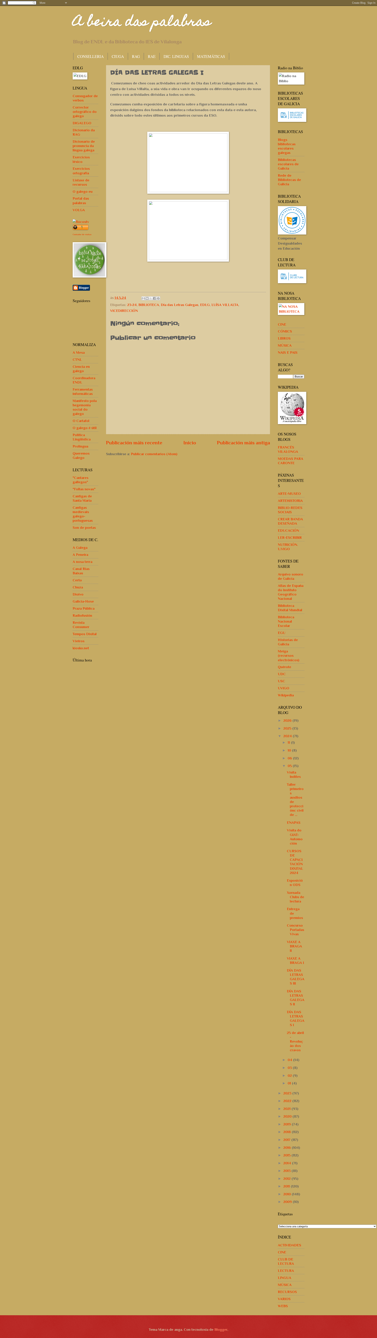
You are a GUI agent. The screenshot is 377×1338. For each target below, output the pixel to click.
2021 (287, 1109)
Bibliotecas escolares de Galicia (288, 164)
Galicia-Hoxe (83, 601)
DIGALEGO (82, 123)
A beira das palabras (142, 23)
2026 (288, 720)
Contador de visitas (82, 234)
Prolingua (80, 446)
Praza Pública (83, 608)
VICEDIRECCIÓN (124, 311)
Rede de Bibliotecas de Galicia (289, 179)
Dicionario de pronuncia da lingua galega (84, 145)
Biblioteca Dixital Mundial (290, 608)
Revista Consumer (81, 624)
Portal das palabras (81, 200)
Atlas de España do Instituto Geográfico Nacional (290, 592)
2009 (288, 1202)
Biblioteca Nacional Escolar (286, 621)
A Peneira (80, 555)
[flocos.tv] (81, 222)
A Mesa (79, 352)
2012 (287, 1178)
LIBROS (284, 338)
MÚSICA (285, 345)
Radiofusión (82, 615)
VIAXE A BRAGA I (295, 960)
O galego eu (82, 191)
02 (290, 1075)
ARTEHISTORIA (290, 501)
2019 (287, 1124)
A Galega (80, 547)
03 (290, 1068)
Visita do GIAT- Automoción (295, 836)
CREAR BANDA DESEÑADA (290, 521)
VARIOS (284, 1299)
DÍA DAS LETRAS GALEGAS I (295, 1018)
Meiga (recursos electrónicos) (288, 655)
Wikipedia (286, 695)
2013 (287, 1171)
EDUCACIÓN (288, 530)
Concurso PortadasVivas (295, 929)
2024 (288, 736)
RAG (136, 56)
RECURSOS (287, 1292)
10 (290, 750)
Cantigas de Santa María (82, 498)
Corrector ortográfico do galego (85, 111)
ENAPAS (293, 822)
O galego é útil (85, 428)
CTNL (77, 359)
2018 (287, 1132)
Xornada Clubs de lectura (295, 896)
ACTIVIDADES (289, 1245)
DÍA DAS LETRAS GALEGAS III (295, 976)
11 (289, 742)
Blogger (220, 1329)
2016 (287, 1147)
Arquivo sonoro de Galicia (290, 576)
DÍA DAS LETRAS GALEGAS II (295, 997)
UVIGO (283, 688)
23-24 (132, 305)
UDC (282, 674)
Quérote (284, 667)
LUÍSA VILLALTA (224, 305)
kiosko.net (81, 648)
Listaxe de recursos (81, 182)
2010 (287, 1194)
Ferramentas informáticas (83, 391)
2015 (287, 1155)
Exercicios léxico (81, 159)
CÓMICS (285, 331)
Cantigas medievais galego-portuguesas (83, 513)
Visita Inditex (294, 774)
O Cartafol (81, 421)
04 (290, 1060)
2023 (287, 1093)
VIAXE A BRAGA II (294, 946)
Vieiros (78, 641)
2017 (287, 1140)
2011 (287, 1186)
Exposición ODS (295, 882)
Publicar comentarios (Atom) (154, 454)
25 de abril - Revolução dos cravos (295, 1041)
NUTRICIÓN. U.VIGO (288, 547)
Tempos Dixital (85, 634)
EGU (281, 633)
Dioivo (78, 594)
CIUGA (118, 56)
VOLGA (79, 210)
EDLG (205, 305)
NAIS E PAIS (287, 352)
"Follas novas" (84, 489)
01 (290, 1083)
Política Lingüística (82, 437)
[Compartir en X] (151, 298)
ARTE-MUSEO (289, 493)
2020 (288, 1116)
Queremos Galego (81, 455)
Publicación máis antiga (243, 443)
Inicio (189, 443)
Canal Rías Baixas (81, 571)
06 (290, 758)
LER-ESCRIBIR (290, 537)
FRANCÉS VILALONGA (288, 449)
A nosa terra (82, 562)
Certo (77, 580)
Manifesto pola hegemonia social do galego (85, 407)
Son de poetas (84, 527)
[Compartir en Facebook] (154, 298)
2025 (287, 728)
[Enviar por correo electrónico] (143, 298)
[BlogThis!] (147, 298)
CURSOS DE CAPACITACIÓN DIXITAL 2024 (295, 862)
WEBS (283, 1306)
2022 (287, 1101)
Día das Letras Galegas (179, 305)
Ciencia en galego (81, 368)
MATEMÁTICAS (211, 56)
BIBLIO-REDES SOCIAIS (290, 510)
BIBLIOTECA (148, 305)
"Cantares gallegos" (80, 480)
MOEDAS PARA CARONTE (290, 461)
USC (281, 681)
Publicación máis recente (134, 443)
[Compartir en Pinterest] (158, 298)
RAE (152, 56)
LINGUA (284, 1278)
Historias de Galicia (288, 642)
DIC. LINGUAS (176, 56)
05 (290, 766)
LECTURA (286, 1271)
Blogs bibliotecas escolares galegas (287, 146)
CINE (282, 324)
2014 (287, 1163)
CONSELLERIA (90, 56)
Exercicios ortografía (81, 170)
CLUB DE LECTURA (286, 1261)
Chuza (78, 587)
